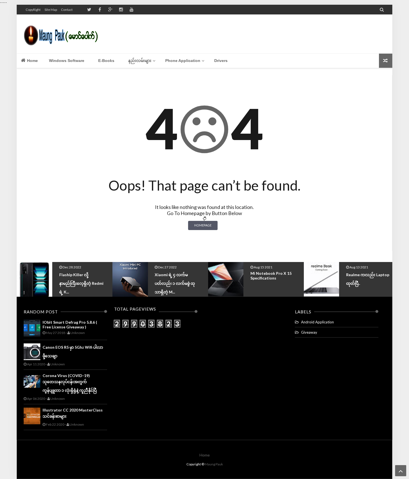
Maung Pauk (214, 464)
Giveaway (309, 332)
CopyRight (33, 10)
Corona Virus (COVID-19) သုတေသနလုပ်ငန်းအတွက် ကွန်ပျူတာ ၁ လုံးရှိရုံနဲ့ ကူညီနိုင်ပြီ (70, 383)
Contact (67, 10)
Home (32, 60)
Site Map (51, 10)
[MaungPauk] (63, 33)
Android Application (317, 322)
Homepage (202, 225)
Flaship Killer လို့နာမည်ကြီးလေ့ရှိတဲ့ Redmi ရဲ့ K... (81, 283)
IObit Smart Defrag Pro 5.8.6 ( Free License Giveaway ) (70, 324)
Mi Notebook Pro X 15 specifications (271, 275)
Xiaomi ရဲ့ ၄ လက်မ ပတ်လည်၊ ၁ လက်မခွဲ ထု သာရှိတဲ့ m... (175, 283)
